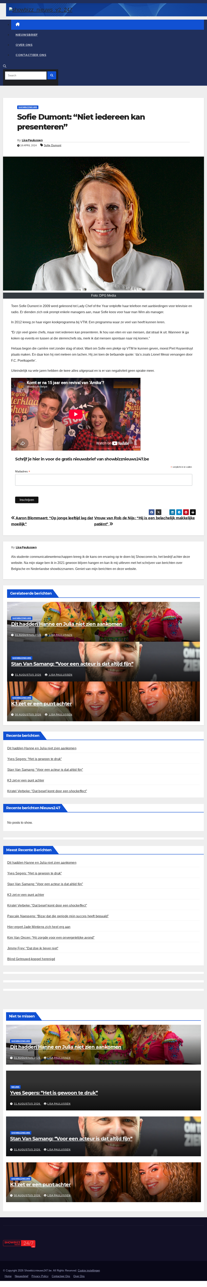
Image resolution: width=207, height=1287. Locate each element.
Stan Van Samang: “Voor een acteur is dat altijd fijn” (72, 664)
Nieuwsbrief (27, 35)
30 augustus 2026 (28, 714)
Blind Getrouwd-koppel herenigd (31, 959)
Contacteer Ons (31, 55)
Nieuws (15, 1087)
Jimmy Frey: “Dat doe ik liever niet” (32, 948)
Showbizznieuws (27, 107)
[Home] (107, 25)
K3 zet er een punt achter (41, 704)
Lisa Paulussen (32, 140)
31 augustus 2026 (28, 635)
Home (8, 1276)
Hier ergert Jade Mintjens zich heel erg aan (39, 927)
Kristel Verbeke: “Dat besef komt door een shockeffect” (47, 791)
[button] (4, 66)
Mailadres (22, 471)
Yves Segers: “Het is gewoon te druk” (34, 759)
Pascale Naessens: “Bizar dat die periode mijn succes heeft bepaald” (58, 916)
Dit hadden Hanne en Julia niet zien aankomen (66, 624)
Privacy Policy (40, 1276)
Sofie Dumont (52, 145)
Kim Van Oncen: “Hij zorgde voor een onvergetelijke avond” (50, 937)
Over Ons (24, 45)
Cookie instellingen (89, 1270)
